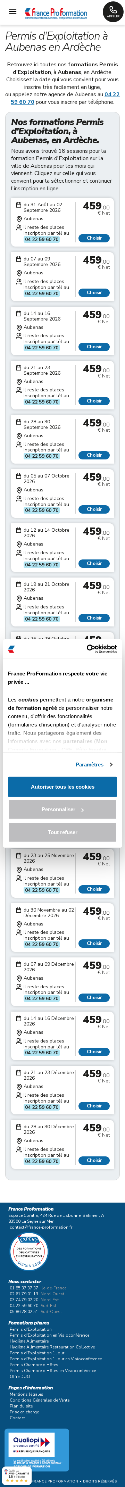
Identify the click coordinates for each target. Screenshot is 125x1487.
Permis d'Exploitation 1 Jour (37, 1353)
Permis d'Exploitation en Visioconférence (49, 1335)
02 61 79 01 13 (24, 1294)
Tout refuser (62, 832)
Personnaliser (58, 809)
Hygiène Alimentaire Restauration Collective (52, 1347)
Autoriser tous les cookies (62, 786)
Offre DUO (20, 1376)
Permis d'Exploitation (31, 1329)
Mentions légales (26, 1394)
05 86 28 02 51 (24, 1311)
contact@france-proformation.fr (41, 1227)
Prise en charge (24, 1412)
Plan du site (21, 1406)
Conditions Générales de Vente (39, 1400)
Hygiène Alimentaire (29, 1341)
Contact (17, 1418)
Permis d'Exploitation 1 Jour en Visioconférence (56, 1359)
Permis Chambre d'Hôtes (34, 1365)
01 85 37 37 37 (24, 1288)
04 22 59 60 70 (41, 239)
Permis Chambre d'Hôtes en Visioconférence (53, 1370)
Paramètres (90, 764)
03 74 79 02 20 (24, 1300)
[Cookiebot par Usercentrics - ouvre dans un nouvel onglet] (88, 649)
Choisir (94, 238)
